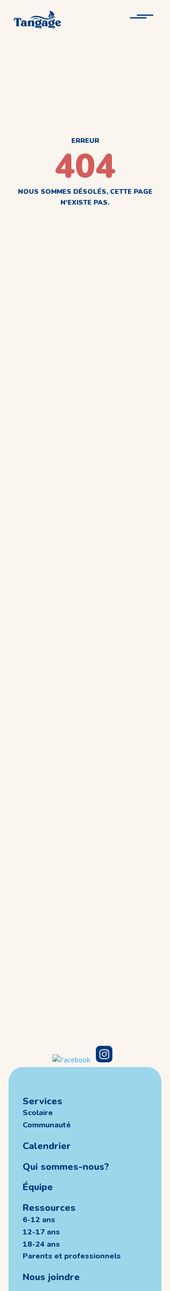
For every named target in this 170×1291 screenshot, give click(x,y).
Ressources (49, 1207)
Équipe (38, 1187)
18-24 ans (41, 1244)
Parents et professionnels (72, 1256)
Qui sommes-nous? (66, 1166)
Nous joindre (51, 1277)
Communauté (47, 1125)
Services (42, 1101)
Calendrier (47, 1146)
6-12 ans (39, 1220)
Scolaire (38, 1113)
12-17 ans (41, 1232)
